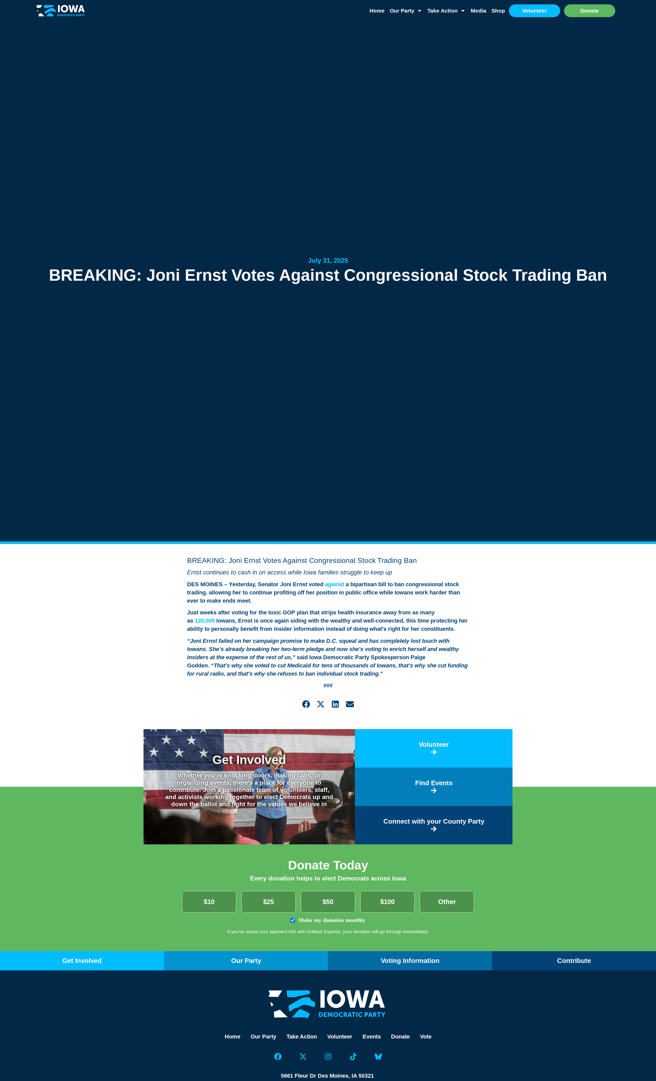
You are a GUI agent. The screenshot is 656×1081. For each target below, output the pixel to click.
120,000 (205, 620)
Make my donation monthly (331, 920)
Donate (400, 1036)
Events (372, 1036)
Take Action (442, 11)
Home (377, 11)
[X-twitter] (302, 1056)
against (334, 584)
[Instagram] (328, 1056)
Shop (498, 11)
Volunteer (339, 1036)
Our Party (402, 11)
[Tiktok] (353, 1056)
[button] (306, 704)
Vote (426, 1036)
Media (478, 11)
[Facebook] (277, 1056)
